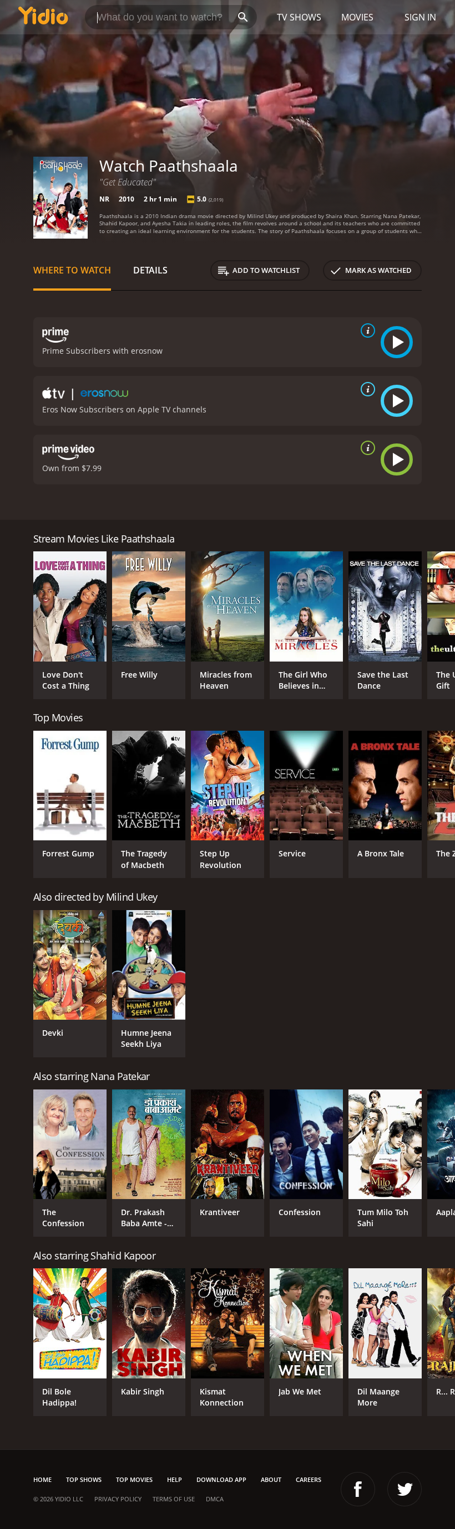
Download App (221, 1479)
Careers (308, 1479)
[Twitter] (404, 1489)
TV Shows (299, 17)
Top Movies (134, 1479)
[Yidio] (43, 17)
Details (150, 270)
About (271, 1479)
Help (174, 1479)
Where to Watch (72, 270)
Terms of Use (174, 1499)
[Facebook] (358, 1489)
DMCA (215, 1499)
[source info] (365, 330)
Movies (357, 17)
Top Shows (84, 1479)
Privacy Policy (117, 1499)
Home (42, 1479)
